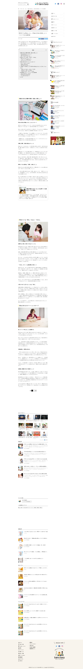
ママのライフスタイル (30, 507)
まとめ (21, 77)
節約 (38, 507)
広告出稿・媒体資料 (32, 647)
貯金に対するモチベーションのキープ (27, 61)
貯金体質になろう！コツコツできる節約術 (28, 72)
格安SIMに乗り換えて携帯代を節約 (26, 74)
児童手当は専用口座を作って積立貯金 (26, 73)
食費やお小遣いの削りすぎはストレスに (26, 58)
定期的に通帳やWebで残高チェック (25, 65)
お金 (25, 8)
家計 (35, 507)
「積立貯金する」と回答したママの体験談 (26, 70)
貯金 (41, 507)
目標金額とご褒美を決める (24, 64)
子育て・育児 (22, 8)
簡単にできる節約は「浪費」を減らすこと (26, 56)
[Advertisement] (25, 518)
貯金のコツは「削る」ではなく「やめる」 (28, 57)
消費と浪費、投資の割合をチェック (25, 55)
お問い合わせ (31, 645)
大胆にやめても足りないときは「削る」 (26, 60)
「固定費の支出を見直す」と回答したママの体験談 (27, 71)
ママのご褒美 (24, 507)
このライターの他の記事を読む (26, 501)
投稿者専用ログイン (32, 648)
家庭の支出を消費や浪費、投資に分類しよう (29, 52)
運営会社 (31, 642)
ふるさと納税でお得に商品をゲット (25, 75)
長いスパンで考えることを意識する (25, 63)
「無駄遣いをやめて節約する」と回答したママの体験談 (28, 69)
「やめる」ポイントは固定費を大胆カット (26, 59)
